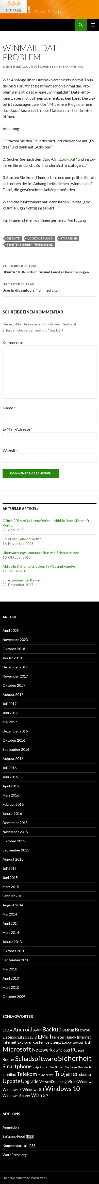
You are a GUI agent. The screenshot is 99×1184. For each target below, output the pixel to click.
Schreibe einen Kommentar (61, 66)
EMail (44, 1036)
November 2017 (15, 676)
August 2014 (13, 905)
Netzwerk (42, 1050)
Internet (84, 1037)
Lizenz (55, 1042)
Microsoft (17, 1049)
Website (10, 450)
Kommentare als (19, 1145)
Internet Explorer (17, 1042)
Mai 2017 (10, 722)
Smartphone (17, 1066)
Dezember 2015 (15, 822)
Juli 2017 (9, 703)
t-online (9, 1074)
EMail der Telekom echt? (22, 539)
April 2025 (11, 630)
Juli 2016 (9, 768)
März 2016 (11, 795)
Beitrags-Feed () (18, 1136)
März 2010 (11, 987)
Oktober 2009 (14, 996)
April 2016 (11, 786)
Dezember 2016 (15, 731)
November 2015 (15, 832)
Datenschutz (13, 1037)
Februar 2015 (13, 896)
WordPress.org (15, 1154)
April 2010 (11, 978)
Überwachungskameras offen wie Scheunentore (41, 552)
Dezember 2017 (15, 667)
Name (9, 407)
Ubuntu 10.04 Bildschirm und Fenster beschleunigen (46, 269)
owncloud (61, 1050)
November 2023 (15, 639)
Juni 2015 (10, 877)
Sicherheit (75, 1058)
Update (11, 1081)
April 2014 (11, 923)
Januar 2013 (12, 941)
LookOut (67, 159)
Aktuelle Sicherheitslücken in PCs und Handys (39, 566)
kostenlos (41, 1042)
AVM (37, 1030)
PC (74, 1049)
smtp (35, 1067)
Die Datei (13, 238)
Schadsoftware (36, 1058)
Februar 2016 (13, 804)
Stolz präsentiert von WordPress (25, 1178)
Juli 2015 (9, 868)
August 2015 (13, 859)
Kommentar (13, 342)
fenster (58, 1037)
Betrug (68, 1030)
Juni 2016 (10, 777)
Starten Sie (68, 238)
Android (22, 1029)
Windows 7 (12, 1089)
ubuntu (85, 1074)
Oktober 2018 (14, 649)
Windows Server (16, 1095)
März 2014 (11, 932)
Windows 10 (62, 1088)
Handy (70, 1037)
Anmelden (11, 1127)
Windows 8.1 (33, 1089)
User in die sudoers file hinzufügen (31, 287)
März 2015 (11, 887)
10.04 (7, 1030)
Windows (85, 1081)
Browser (83, 1029)
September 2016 (16, 749)
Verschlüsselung (53, 1081)
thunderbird (46, 1074)
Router (8, 1059)
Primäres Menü (93, 25)
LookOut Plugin (40, 238)
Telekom (27, 1074)
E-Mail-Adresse (18, 429)
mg (34, 66)
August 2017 (13, 694)
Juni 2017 (10, 713)
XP (45, 1095)
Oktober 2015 (14, 841)
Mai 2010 (10, 969)
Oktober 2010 (14, 951)
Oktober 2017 (14, 685)
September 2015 (16, 850)
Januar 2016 (12, 813)
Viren (72, 1081)
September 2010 (16, 960)
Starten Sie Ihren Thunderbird (30, 244)
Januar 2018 (12, 658)
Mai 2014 (10, 914)
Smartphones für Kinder (22, 580)
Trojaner (66, 1073)
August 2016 (13, 758)
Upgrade (30, 1081)
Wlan (36, 1095)
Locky (67, 1042)
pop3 (81, 1050)
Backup (51, 1029)
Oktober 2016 (14, 740)
